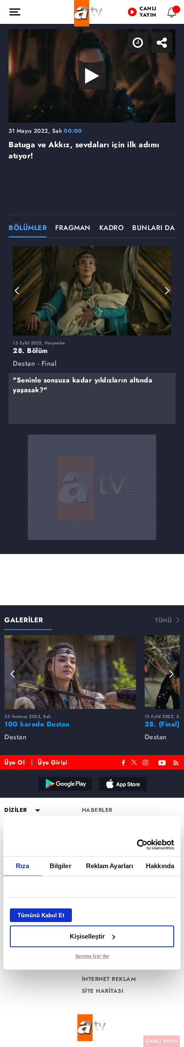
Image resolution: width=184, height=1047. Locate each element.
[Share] (170, 13)
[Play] (92, 523)
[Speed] (146, 13)
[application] (92, 523)
